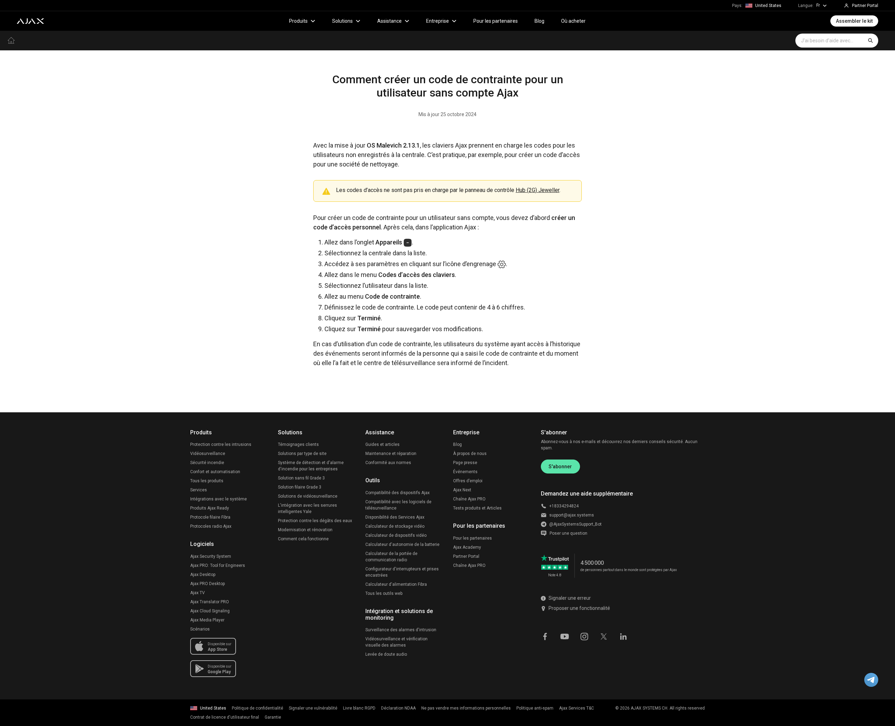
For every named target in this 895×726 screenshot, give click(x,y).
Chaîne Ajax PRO (469, 499)
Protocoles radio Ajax (210, 526)
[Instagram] (584, 636)
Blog (539, 21)
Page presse (465, 462)
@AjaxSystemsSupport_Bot (575, 524)
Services (198, 489)
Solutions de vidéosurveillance (307, 496)
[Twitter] (604, 636)
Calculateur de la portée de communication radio (391, 556)
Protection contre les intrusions (220, 444)
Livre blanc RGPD (359, 708)
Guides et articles (382, 444)
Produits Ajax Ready (209, 508)
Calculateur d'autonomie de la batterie (402, 544)
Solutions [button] (342, 21)
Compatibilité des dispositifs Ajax (397, 492)
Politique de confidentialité (257, 708)
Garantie (273, 717)
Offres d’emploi (467, 480)
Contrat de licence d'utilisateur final (224, 717)
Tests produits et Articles (477, 508)
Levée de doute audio (386, 654)
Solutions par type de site (302, 453)
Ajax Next (462, 489)
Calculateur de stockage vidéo (394, 526)
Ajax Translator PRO (209, 601)
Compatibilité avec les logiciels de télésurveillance (398, 505)
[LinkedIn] (623, 636)
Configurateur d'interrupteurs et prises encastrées (402, 572)
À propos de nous (470, 453)
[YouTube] (564, 636)
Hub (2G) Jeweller (537, 190)
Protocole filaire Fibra (210, 517)
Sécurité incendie (207, 462)
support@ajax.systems (571, 515)
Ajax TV (197, 592)
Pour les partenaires (495, 21)
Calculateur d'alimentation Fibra (396, 584)
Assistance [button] (389, 21)
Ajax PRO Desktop (207, 583)
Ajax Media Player (207, 620)
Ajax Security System (210, 556)
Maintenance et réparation (390, 453)
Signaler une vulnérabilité (313, 708)
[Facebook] (545, 636)
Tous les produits (206, 480)
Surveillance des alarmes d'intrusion (400, 629)
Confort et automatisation (215, 471)
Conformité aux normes (388, 462)
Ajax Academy (467, 547)
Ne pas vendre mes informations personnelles (466, 708)
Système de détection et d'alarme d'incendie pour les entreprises (311, 465)
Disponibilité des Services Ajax (394, 517)
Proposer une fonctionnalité (579, 608)
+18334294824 (564, 506)
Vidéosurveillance (207, 453)
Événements (465, 471)
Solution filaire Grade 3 (299, 487)
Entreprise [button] (437, 21)
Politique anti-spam (534, 708)
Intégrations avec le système (218, 499)
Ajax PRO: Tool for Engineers (217, 565)
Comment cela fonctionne (303, 538)
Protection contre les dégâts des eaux (315, 520)
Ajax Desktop (202, 574)
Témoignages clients (298, 444)
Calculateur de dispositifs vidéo (396, 535)
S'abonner (560, 466)
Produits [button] (298, 21)
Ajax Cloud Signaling (210, 610)
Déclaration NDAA (398, 708)
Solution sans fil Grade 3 (301, 478)
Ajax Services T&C (576, 708)
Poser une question (568, 533)
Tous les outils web (383, 593)
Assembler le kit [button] (854, 21)
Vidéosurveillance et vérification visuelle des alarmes (396, 642)
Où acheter (573, 21)
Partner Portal (466, 556)
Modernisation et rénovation (305, 529)
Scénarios (200, 629)
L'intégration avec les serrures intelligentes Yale (307, 508)
